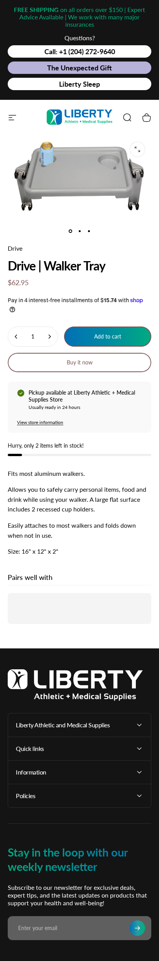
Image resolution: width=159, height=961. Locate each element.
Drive (15, 248)
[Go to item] (70, 231)
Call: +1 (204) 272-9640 (79, 51)
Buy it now (80, 362)
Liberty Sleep (79, 84)
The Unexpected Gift (79, 67)
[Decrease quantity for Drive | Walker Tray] (16, 336)
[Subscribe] (137, 928)
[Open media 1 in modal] (137, 149)
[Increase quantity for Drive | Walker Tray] (49, 336)
